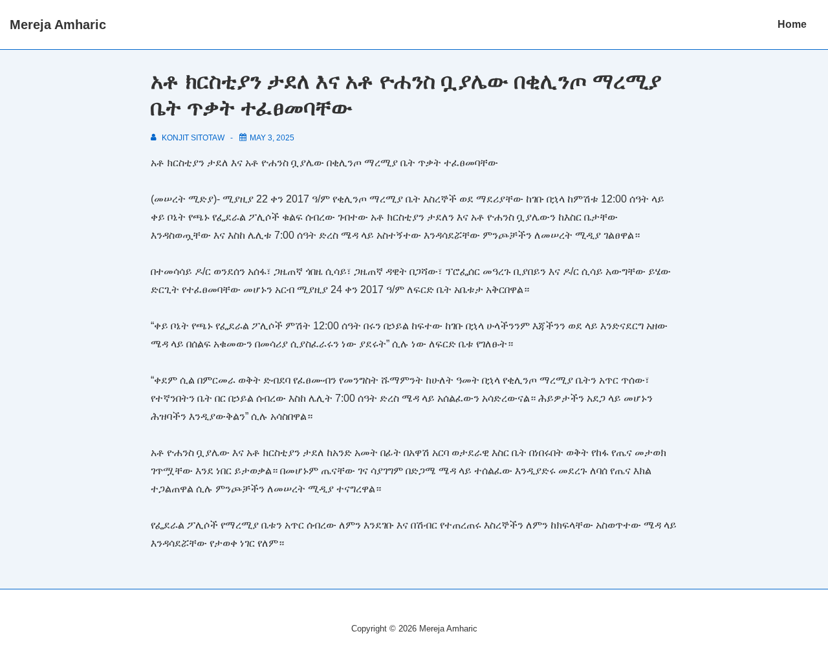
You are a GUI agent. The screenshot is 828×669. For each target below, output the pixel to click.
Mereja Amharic (58, 24)
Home (792, 24)
